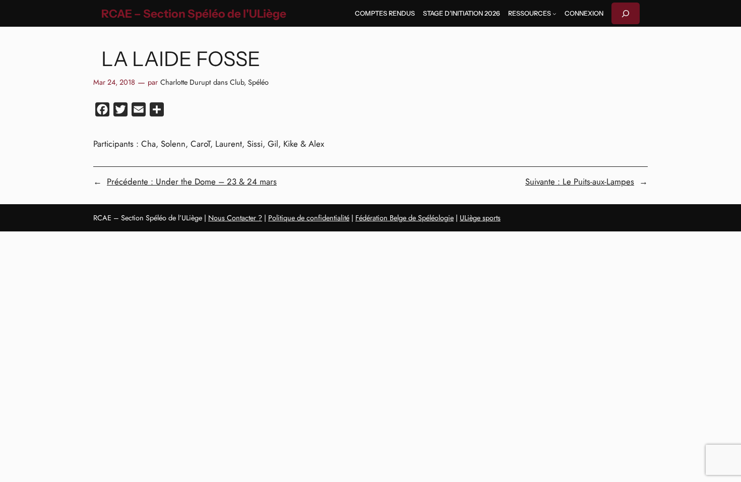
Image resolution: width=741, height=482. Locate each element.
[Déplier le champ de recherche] (625, 13)
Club (237, 82)
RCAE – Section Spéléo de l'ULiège (193, 14)
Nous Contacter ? (235, 218)
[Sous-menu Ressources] (554, 14)
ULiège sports (480, 218)
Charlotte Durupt (185, 82)
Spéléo (258, 82)
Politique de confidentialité (308, 218)
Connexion (584, 13)
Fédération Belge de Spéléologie (404, 218)
